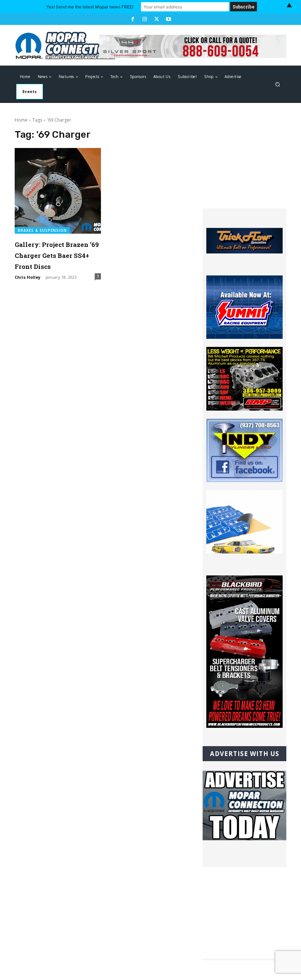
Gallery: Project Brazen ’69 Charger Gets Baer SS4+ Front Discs (57, 255)
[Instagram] (145, 19)
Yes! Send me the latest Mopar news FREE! (89, 7)
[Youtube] (168, 19)
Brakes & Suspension (42, 230)
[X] (156, 19)
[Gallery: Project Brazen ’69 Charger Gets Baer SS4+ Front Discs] (58, 191)
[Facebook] (132, 19)
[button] (278, 84)
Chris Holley (27, 277)
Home (21, 120)
